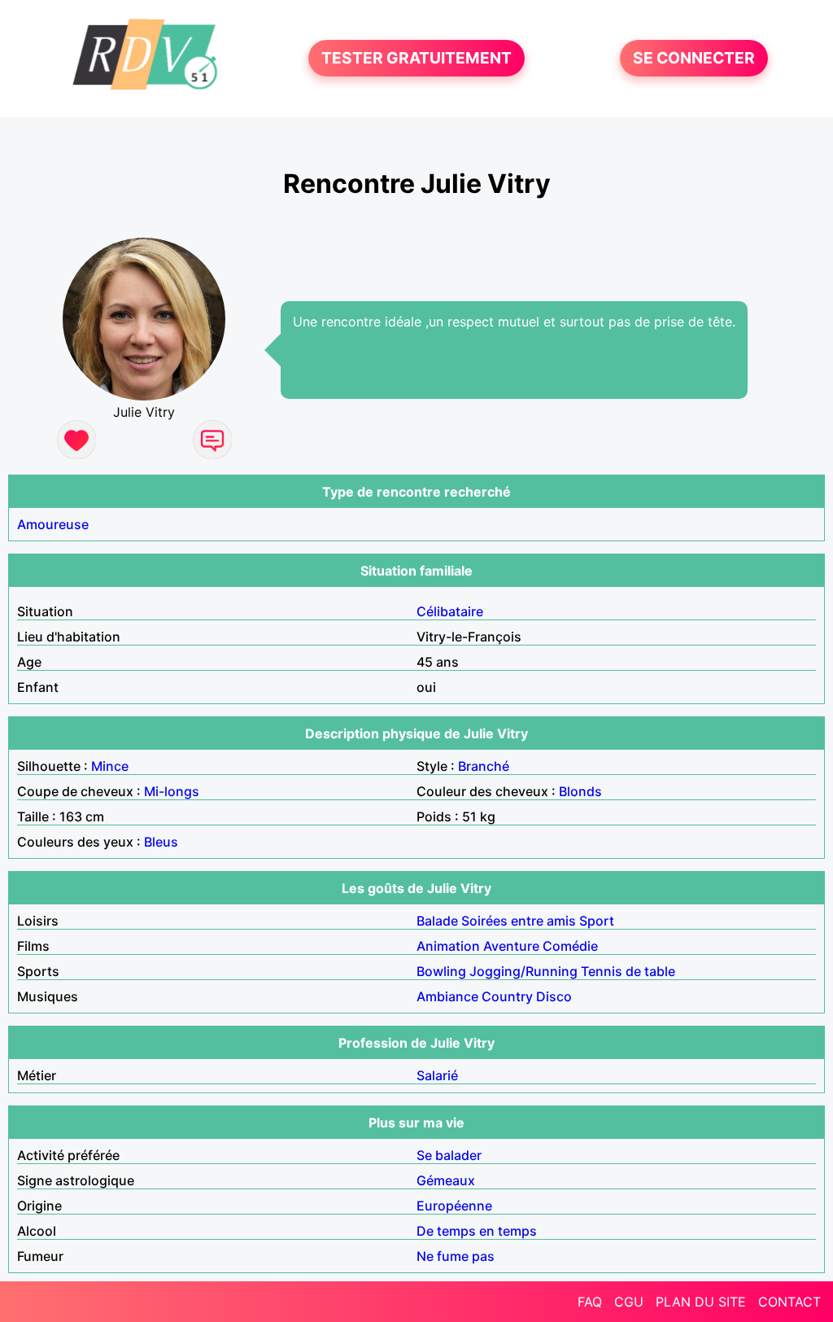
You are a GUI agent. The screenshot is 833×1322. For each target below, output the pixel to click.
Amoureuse (53, 524)
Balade (437, 921)
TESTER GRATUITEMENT (416, 58)
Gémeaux (445, 1180)
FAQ (590, 1302)
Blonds (580, 791)
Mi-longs (171, 791)
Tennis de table (628, 971)
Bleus (161, 842)
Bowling (441, 971)
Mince (110, 766)
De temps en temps (476, 1231)
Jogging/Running (523, 971)
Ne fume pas (455, 1256)
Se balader (449, 1155)
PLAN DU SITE (701, 1302)
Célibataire (449, 611)
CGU (628, 1302)
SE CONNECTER (694, 58)
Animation (448, 946)
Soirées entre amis (518, 921)
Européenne (454, 1205)
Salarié (437, 1075)
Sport (596, 921)
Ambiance (447, 996)
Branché (483, 766)
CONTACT (789, 1302)
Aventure (511, 946)
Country (507, 996)
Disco (554, 996)
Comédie (570, 946)
